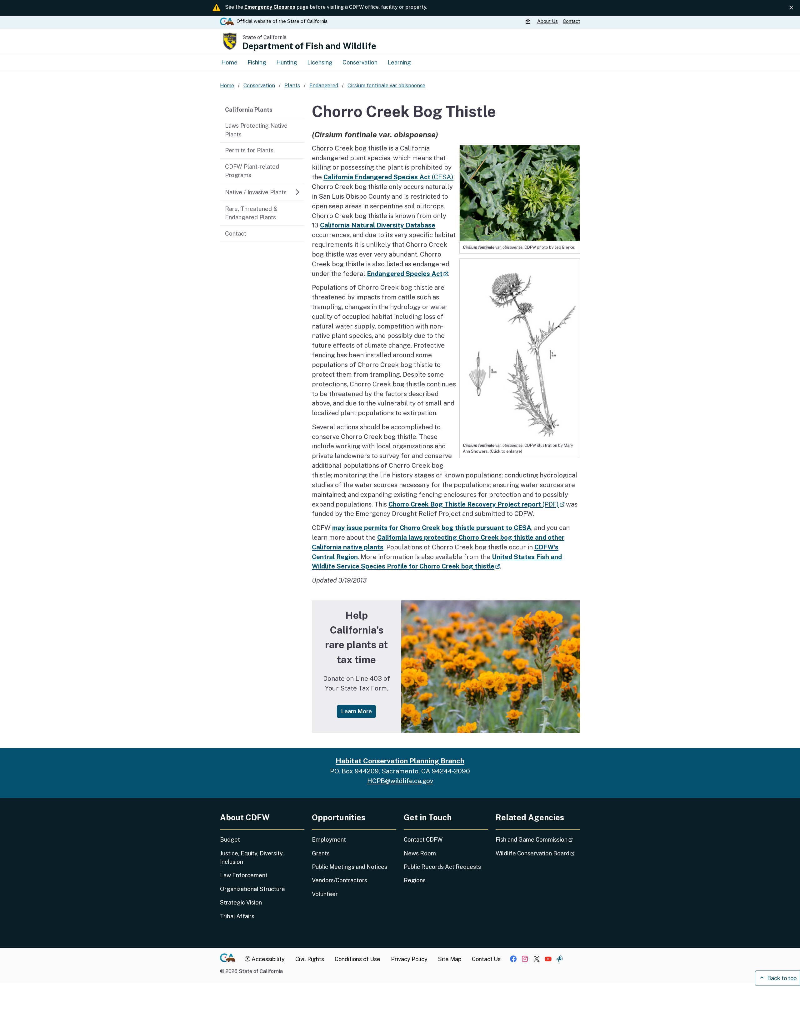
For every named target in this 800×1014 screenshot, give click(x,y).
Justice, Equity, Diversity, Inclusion (252, 857)
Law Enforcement (244, 875)
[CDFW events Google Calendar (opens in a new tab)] (528, 21)
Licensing (319, 62)
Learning (399, 62)
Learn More (358, 711)
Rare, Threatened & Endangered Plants (251, 213)
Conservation (360, 62)
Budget (230, 839)
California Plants (248, 109)
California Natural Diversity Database (377, 225)
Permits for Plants (249, 150)
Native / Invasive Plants (256, 192)
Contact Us (486, 959)
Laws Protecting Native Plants (256, 130)
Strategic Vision (241, 902)
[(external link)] (520, 348)
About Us (547, 21)
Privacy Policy (409, 959)
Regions (415, 880)
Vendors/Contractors (339, 880)
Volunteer (325, 894)
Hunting (286, 62)
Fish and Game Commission (538, 839)
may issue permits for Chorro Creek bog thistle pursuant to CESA (431, 528)
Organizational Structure (252, 889)
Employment (329, 839)
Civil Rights (309, 959)
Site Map (449, 959)
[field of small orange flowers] (490, 666)
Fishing (257, 62)
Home (229, 62)
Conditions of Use (357, 959)
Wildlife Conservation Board (538, 853)
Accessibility (267, 959)
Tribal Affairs (237, 916)
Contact (571, 21)
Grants (321, 853)
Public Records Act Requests (442, 867)
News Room (420, 853)
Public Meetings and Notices (349, 867)
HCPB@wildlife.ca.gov (400, 781)
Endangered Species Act (407, 274)
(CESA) (388, 177)
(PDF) (476, 504)
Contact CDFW (423, 839)
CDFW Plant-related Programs (252, 171)
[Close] (791, 7)
